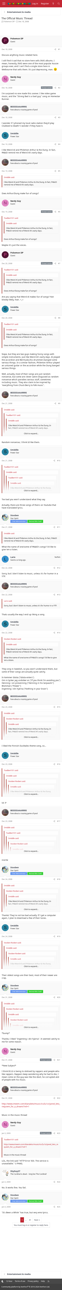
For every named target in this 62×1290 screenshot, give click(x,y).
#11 (58, 527)
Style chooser (2, 1281)
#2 (59, 88)
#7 (59, 263)
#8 (59, 318)
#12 (58, 568)
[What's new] (53, 3)
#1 (59, 49)
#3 (59, 117)
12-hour (9, 1281)
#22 (58, 1098)
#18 (58, 879)
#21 (58, 1060)
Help (43, 1281)
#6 (59, 212)
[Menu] (4, 3)
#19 (58, 936)
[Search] (58, 3)
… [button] (26, 1220)
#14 (58, 632)
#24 (58, 1182)
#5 (59, 171)
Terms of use (20, 1281)
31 (30, 1220)
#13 (58, 594)
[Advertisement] (31, 28)
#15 (58, 707)
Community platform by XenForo (25, 1287)
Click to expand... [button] (31, 433)
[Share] (55, 49)
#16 (58, 764)
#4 (59, 144)
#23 (58, 1133)
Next (36, 1220)
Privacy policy (33, 1281)
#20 (58, 997)
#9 (59, 403)
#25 (58, 1207)
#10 (58, 460)
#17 (58, 821)
